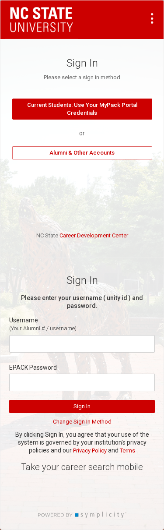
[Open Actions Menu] (152, 18)
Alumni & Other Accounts (82, 152)
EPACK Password (33, 367)
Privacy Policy (90, 450)
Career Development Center (93, 235)
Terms (127, 450)
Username (23, 320)
